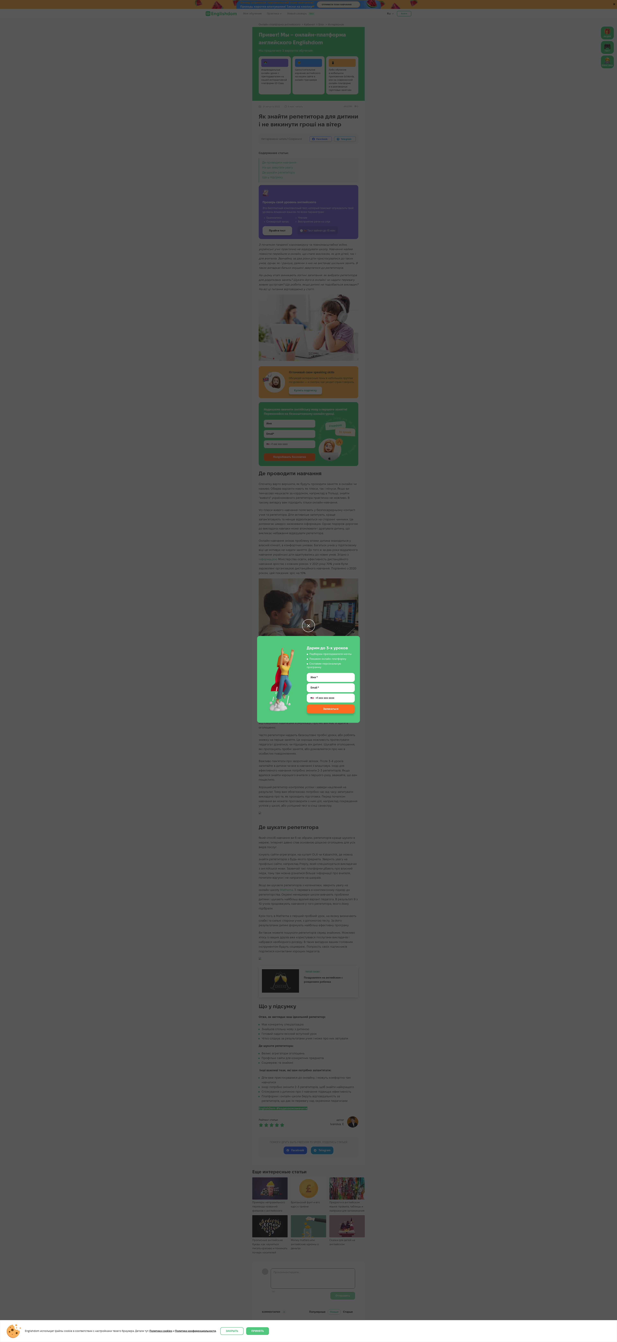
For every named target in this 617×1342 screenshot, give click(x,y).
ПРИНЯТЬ (257, 1331)
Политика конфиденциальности (195, 1331)
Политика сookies (160, 1331)
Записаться (330, 708)
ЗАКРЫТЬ (232, 1331)
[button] (308, 625)
